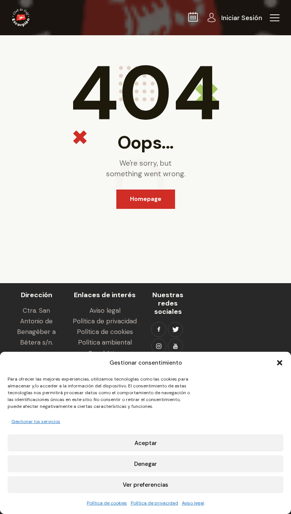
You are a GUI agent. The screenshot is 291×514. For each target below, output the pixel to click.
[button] (279, 363)
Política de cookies (107, 503)
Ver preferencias (145, 485)
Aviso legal (193, 503)
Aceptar (146, 443)
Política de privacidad (154, 503)
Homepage (145, 199)
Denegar (145, 464)
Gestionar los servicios (35, 421)
